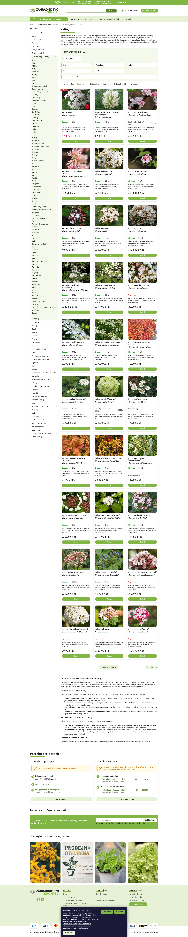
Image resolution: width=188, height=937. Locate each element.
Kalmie (34, 172)
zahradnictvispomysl (42, 899)
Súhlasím (119, 912)
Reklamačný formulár (136, 900)
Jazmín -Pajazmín (38, 161)
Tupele (34, 278)
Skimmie (35, 250)
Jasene (34, 155)
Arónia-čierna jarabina (40, 356)
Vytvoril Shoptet (137, 932)
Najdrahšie (106, 84)
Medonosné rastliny (39, 423)
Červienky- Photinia (39, 100)
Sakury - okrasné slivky (40, 244)
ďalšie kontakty (120, 2)
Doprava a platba (69, 897)
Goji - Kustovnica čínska (40, 359)
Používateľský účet (131, 10)
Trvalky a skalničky (38, 53)
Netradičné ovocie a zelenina (42, 379)
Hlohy (34, 129)
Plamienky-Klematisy (39, 396)
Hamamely (35, 126)
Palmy (34, 221)
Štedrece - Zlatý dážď (39, 261)
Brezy (34, 77)
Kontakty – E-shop (135, 894)
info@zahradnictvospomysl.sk (47, 790)
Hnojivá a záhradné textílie (41, 433)
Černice (34, 339)
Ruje (33, 258)
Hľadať (111, 10)
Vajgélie (35, 281)
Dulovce (35, 109)
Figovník (35, 363)
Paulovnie (35, 230)
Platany (34, 238)
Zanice (34, 293)
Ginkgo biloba (37, 120)
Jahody (34, 326)
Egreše (34, 329)
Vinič (33, 353)
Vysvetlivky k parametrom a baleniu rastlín (75, 904)
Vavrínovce (36, 284)
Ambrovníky (36, 69)
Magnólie (35, 393)
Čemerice (35, 390)
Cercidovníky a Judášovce (41, 92)
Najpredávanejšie (120, 84)
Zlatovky (35, 304)
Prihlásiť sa (149, 820)
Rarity (34, 241)
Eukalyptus (36, 112)
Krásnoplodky (37, 187)
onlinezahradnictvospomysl (38, 899)
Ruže (33, 43)
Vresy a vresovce (38, 50)
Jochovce (35, 166)
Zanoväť (35, 296)
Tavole (34, 264)
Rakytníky (35, 376)
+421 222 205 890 (84, 1)
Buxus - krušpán (37, 89)
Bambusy (35, 72)
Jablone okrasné (38, 143)
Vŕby (33, 290)
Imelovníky (35, 141)
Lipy (33, 195)
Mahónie (35, 204)
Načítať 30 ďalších (109, 667)
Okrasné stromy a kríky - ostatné (43, 307)
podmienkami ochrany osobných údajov (131, 823)
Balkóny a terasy (38, 427)
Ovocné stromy (37, 39)
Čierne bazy (36, 97)
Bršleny (34, 74)
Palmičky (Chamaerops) (40, 224)
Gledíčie (34, 123)
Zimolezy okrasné (38, 301)
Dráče (34, 103)
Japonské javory (38, 149)
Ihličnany (35, 410)
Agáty (34, 63)
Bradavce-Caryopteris (39, 86)
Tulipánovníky (37, 275)
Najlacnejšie (94, 84)
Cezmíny (35, 95)
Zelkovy (34, 299)
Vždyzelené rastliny (39, 420)
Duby (34, 106)
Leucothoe (35, 189)
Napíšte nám (138, 904)
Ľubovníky (35, 201)
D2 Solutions (147, 932)
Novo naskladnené (38, 33)
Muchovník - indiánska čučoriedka (44, 373)
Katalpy (34, 181)
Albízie (34, 66)
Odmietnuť (107, 912)
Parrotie (35, 227)
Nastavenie (69, 933)
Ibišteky (34, 138)
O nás (65, 894)
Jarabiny (35, 152)
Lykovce (35, 198)
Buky (33, 83)
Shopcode (155, 932)
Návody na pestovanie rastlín (106, 900)
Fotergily (35, 118)
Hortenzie (35, 322)
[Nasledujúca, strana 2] (152, 667)
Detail (76, 141)
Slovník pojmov (101, 894)
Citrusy (34, 383)
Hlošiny (34, 132)
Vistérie (34, 403)
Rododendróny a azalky (40, 406)
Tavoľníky (35, 267)
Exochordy (36, 115)
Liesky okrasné (37, 192)
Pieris (34, 235)
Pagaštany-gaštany (38, 218)
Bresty (34, 80)
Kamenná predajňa (136, 897)
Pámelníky (35, 319)
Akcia (34, 36)
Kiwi (33, 366)
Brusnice (35, 346)
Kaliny (34, 175)
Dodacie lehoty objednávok (73, 900)
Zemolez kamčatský (39, 349)
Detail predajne (61, 799)
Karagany (35, 184)
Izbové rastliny (37, 430)
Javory (34, 158)
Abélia (34, 60)
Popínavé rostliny (38, 400)
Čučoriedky (36, 342)
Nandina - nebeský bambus (41, 209)
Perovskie (35, 232)
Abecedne (134, 84)
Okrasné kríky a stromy (40, 57)
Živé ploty (35, 416)
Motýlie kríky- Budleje (39, 207)
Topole (34, 270)
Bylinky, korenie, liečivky (40, 386)
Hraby (34, 135)
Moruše (34, 369)
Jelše (33, 164)
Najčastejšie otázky (126, 799)
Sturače (34, 253)
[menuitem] (49, 19)
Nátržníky (35, 212)
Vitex (34, 287)
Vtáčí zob (35, 310)
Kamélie (35, 178)
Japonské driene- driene (40, 146)
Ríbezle (34, 332)
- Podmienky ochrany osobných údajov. (77, 924)
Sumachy (35, 255)
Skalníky (35, 247)
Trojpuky (35, 273)
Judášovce (35, 169)
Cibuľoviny (35, 46)
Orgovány (35, 215)
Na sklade (69, 58)
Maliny (34, 336)
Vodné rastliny (37, 437)
